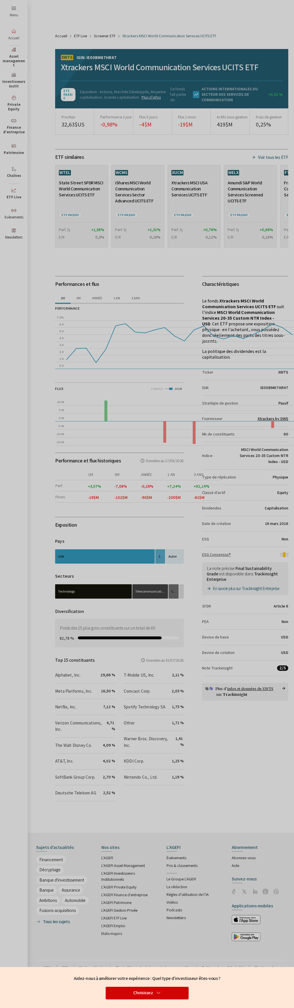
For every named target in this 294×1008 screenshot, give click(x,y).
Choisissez (143, 993)
